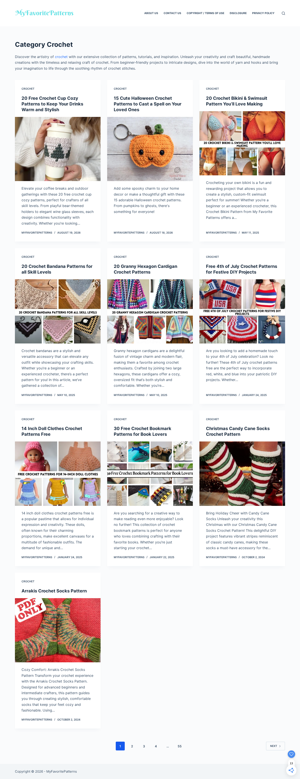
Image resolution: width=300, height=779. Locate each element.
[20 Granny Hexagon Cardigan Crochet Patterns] (150, 311)
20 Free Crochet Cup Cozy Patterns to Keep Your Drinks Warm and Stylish (52, 104)
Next (273, 746)
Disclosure (238, 13)
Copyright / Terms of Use (205, 13)
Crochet (28, 88)
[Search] (283, 13)
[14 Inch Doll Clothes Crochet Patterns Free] (58, 473)
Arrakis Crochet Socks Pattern (54, 591)
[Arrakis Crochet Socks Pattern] (58, 630)
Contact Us (172, 13)
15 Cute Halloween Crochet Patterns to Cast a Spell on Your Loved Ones (147, 104)
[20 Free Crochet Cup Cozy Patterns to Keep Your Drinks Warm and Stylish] (58, 149)
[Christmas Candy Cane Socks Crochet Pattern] (242, 473)
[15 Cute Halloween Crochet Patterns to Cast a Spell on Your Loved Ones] (150, 149)
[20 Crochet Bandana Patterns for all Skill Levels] (58, 311)
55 (180, 746)
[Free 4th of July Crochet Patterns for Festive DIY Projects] (242, 311)
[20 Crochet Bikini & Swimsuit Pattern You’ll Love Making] (242, 143)
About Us (151, 13)
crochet (61, 56)
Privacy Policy (263, 13)
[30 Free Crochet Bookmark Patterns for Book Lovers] (150, 473)
